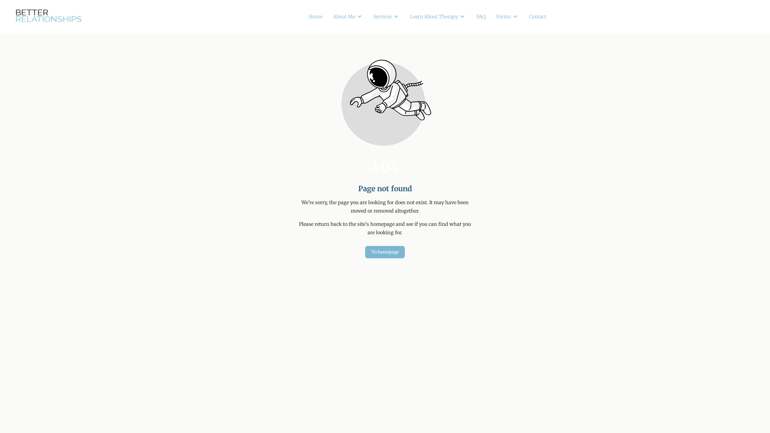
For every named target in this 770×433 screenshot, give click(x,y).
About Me (344, 17)
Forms (503, 17)
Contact (537, 17)
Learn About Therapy (434, 17)
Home (315, 17)
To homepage (385, 252)
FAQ (480, 17)
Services (382, 17)
